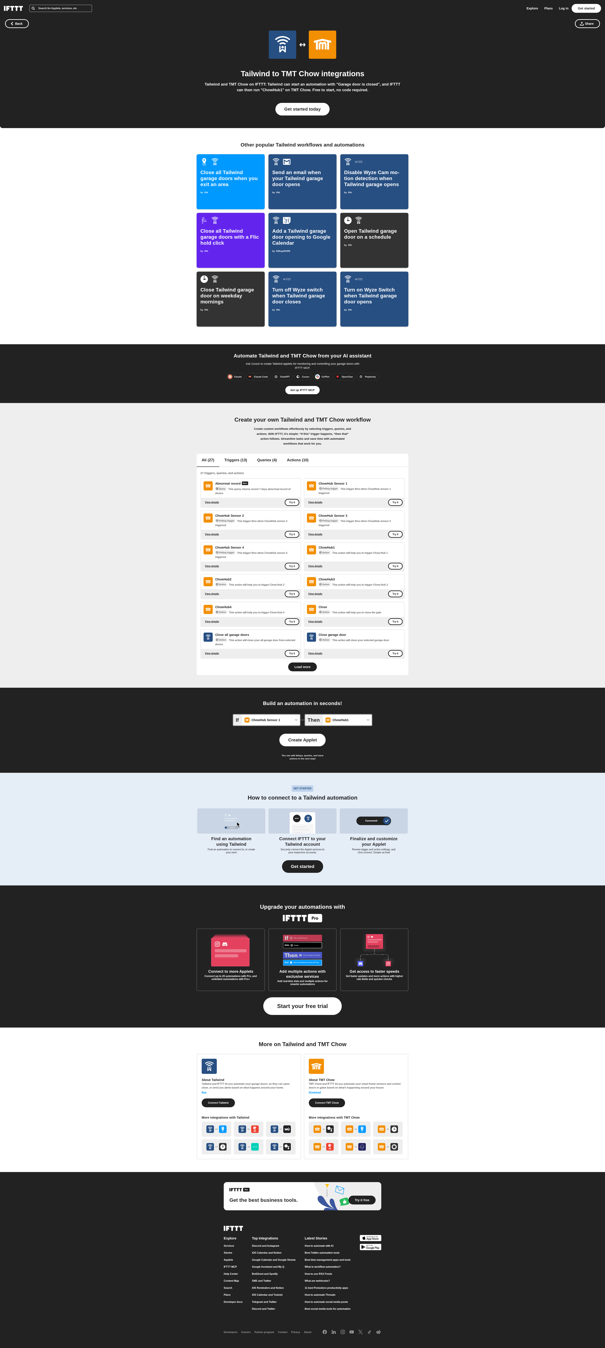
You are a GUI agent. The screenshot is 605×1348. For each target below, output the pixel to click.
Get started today (302, 109)
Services (229, 1245)
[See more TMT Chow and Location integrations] (356, 1129)
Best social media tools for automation (328, 1309)
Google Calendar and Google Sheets (274, 1260)
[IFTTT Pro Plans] (245, 483)
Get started (586, 8)
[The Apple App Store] (370, 1238)
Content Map (231, 1280)
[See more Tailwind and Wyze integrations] (248, 1146)
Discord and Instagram (265, 1245)
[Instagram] (343, 1332)
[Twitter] (360, 1332)
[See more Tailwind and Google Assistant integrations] (281, 1146)
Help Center (231, 1274)
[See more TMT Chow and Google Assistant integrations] (323, 1129)
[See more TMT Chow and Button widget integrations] (323, 1146)
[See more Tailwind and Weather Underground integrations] (281, 1129)
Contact (282, 1332)
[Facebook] (325, 1332)
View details (212, 502)
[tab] (208, 460)
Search (228, 1288)
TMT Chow (300, 73)
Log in (563, 8)
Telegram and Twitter (264, 1302)
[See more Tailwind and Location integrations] (216, 1129)
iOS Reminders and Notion (268, 1288)
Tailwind (255, 73)
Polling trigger (330, 488)
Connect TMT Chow (327, 1102)
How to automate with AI (319, 1245)
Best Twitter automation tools (322, 1252)
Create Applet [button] (302, 739)
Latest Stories (316, 1238)
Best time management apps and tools (328, 1260)
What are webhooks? (317, 1280)
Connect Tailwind (218, 1102)
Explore (532, 8)
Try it (292, 502)
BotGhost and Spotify (265, 1274)
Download (315, 1092)
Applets (228, 1260)
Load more (302, 667)
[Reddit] (378, 1332)
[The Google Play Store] (370, 1248)
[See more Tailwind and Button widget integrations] (248, 1129)
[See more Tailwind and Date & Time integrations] (216, 1146)
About (307, 1332)
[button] (302, 866)
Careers (246, 1332)
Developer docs (233, 1302)
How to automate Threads (320, 1294)
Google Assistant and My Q (268, 1266)
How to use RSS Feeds (318, 1274)
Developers (230, 1332)
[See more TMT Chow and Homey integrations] (388, 1146)
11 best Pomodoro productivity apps (326, 1288)
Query (222, 488)
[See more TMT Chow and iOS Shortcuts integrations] (356, 1146)
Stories (228, 1252)
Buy (204, 1092)
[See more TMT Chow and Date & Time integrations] (388, 1129)
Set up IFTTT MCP (302, 390)
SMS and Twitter (261, 1280)
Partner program (264, 1332)
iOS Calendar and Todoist (267, 1294)
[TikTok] (369, 1332)
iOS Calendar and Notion (267, 1252)
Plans (548, 8)
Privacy (295, 1332)
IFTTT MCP (230, 1266)
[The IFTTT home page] (13, 8)
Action (325, 552)
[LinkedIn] (334, 1332)
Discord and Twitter (263, 1309)
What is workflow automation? (323, 1266)
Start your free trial (302, 1006)
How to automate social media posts (326, 1302)
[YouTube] (351, 1332)
